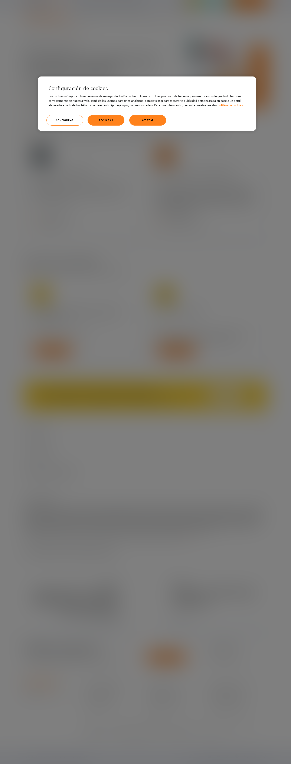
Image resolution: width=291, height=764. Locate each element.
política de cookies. (231, 105)
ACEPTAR (147, 120)
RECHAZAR (106, 120)
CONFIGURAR (65, 120)
